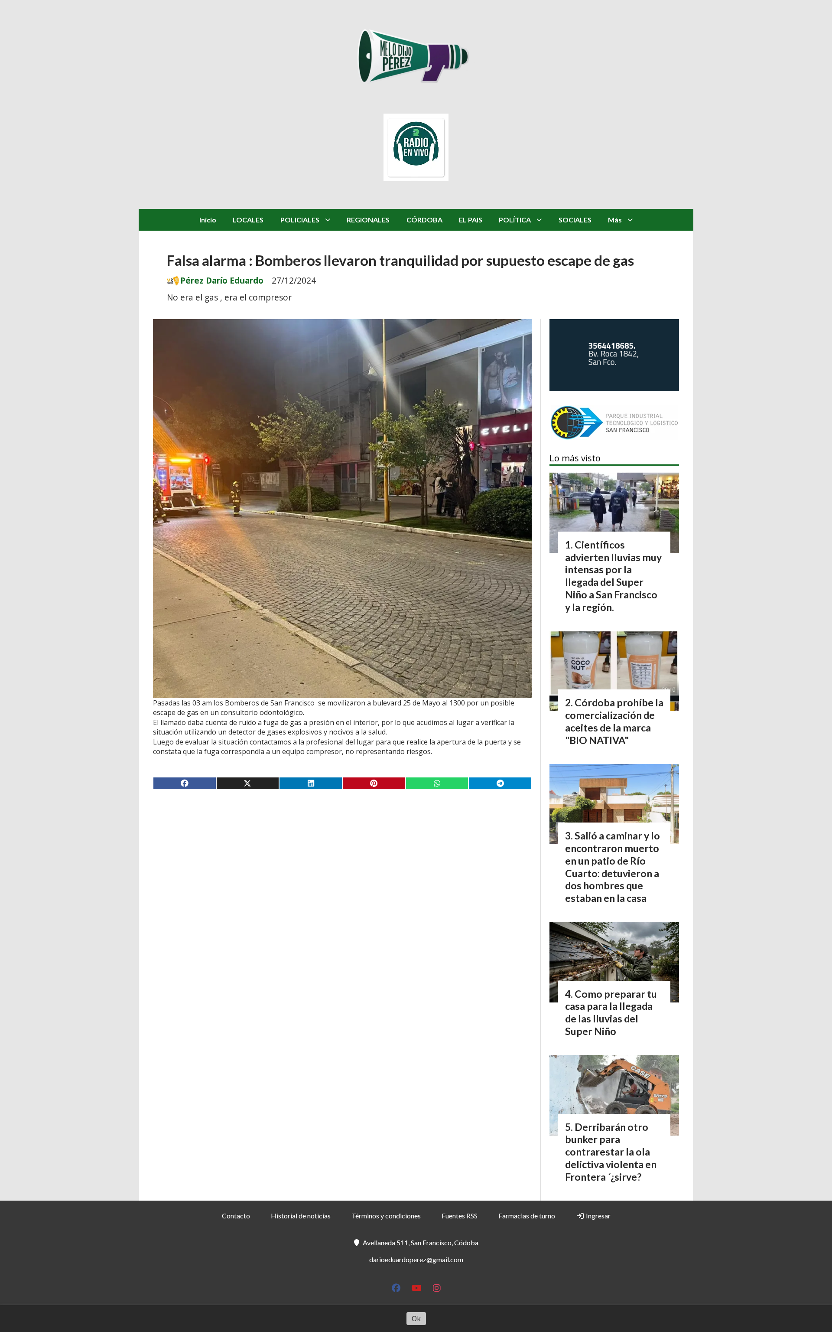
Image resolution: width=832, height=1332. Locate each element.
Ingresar (598, 1215)
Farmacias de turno (526, 1215)
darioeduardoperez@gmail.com (416, 1259)
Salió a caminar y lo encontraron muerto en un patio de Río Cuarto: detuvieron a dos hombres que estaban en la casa (612, 866)
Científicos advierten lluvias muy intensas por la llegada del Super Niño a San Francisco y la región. (613, 576)
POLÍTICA (515, 219)
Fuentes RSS (460, 1215)
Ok (416, 1318)
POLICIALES (299, 219)
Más (615, 219)
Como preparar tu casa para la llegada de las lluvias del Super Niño (611, 1012)
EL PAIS (470, 219)
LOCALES (248, 219)
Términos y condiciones (386, 1215)
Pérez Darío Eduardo (221, 280)
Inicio (207, 219)
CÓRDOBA (424, 219)
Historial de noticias (301, 1215)
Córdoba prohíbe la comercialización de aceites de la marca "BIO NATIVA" (614, 721)
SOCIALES (575, 219)
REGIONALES (368, 219)
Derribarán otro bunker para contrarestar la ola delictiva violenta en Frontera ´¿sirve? (610, 1152)
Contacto (236, 1215)
